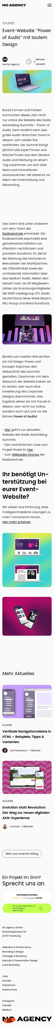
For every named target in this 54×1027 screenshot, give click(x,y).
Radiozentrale (12, 233)
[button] (48, 5)
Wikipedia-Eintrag (25, 454)
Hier (7, 430)
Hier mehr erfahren (16, 522)
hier (30, 450)
